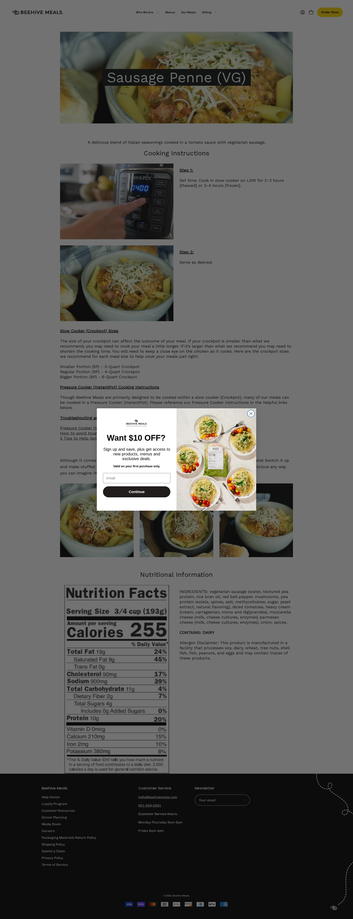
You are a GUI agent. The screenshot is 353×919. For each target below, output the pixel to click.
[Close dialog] (251, 413)
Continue (137, 492)
